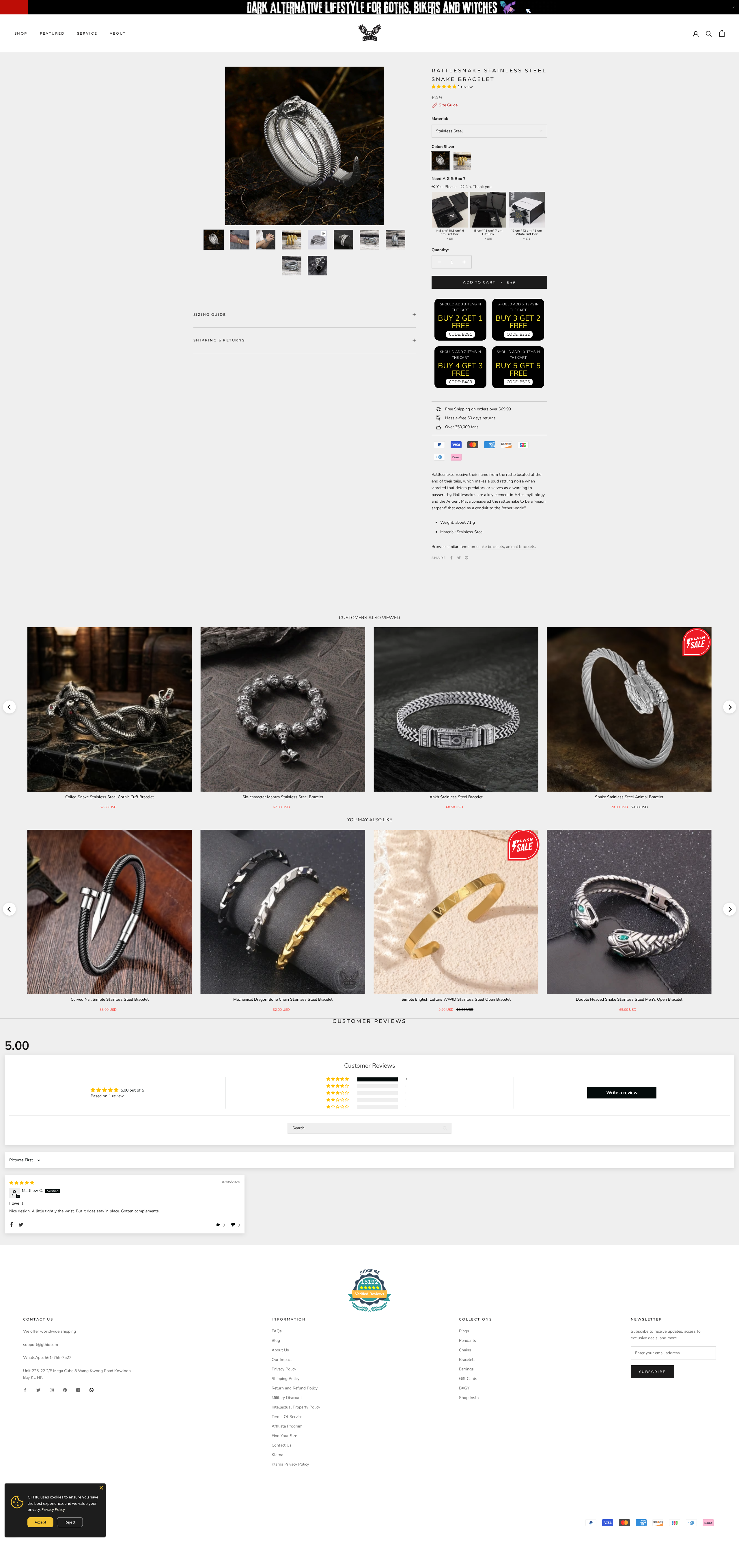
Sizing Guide (209, 314)
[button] (445, 86)
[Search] (709, 33)
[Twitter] (459, 557)
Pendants (467, 1340)
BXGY (464, 1388)
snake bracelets (490, 546)
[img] (21, 1183)
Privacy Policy (284, 1369)
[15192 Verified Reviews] (369, 1313)
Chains (465, 1350)
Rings (464, 1331)
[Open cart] (722, 33)
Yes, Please (446, 186)
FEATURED (52, 33)
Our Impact (282, 1359)
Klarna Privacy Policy (290, 1464)
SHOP (21, 33)
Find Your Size (284, 1435)
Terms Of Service (287, 1416)
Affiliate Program (287, 1426)
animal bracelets (520, 546)
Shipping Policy (285, 1378)
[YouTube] (78, 1390)
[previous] (9, 706)
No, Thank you (479, 186)
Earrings (466, 1369)
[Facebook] (451, 557)
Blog (276, 1340)
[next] (729, 706)
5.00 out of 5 (132, 1090)
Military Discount (287, 1397)
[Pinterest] (466, 557)
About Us (280, 1350)
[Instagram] (52, 1390)
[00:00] (304, 146)
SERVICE (87, 33)
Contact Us (282, 1445)
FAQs (277, 1331)
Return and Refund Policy (295, 1388)
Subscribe (652, 1372)
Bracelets (467, 1359)
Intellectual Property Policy (296, 1407)
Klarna (277, 1455)
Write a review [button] (622, 1093)
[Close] (101, 1488)
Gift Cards (468, 1378)
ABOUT (118, 33)
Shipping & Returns (219, 340)
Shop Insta (469, 1397)
